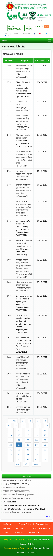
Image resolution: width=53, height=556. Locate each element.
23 (28, 440)
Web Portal (29, 27)
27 (19, 445)
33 (28, 450)
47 (26, 464)
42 (19, 459)
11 (11, 430)
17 (19, 435)
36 (10, 454)
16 (10, 435)
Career (39, 26)
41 (10, 459)
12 (19, 430)
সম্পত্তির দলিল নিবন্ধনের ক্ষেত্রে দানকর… (17, 491)
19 (36, 435)
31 (10, 450)
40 (45, 454)
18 (28, 435)
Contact (16, 34)
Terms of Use (42, 524)
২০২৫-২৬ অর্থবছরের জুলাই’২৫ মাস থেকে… (17, 498)
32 (19, 450)
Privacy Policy (25, 524)
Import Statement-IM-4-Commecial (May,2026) (24, 509)
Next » (36, 464)
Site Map (6, 528)
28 (28, 445)
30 (45, 445)
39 (36, 454)
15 (45, 430)
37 (19, 454)
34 (36, 450)
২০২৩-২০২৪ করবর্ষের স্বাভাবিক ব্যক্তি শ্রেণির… (19, 494)
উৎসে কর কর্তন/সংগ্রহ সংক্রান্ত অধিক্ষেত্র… (18, 480)
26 (10, 445)
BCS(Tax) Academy (38, 528)
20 (45, 435)
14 (36, 430)
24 (36, 440)
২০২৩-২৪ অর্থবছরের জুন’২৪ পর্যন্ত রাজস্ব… (18, 512)
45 (45, 459)
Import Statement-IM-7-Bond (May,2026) (21, 505)
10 (47, 425)
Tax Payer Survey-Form (14, 27)
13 (28, 430)
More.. (48, 516)
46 (17, 464)
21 (10, 440)
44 (36, 459)
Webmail (26, 34)
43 (28, 459)
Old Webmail (33, 532)
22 (19, 440)
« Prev (13, 421)
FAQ (6, 34)
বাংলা (46, 26)
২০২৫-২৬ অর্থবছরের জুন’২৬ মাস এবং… (16, 484)
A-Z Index (20, 528)
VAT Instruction (9, 502)
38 (28, 454)
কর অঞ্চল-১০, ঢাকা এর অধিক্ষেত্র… (15, 487)
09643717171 (44, 15)
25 (45, 440)
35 (45, 450)
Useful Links (8, 524)
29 (36, 445)
